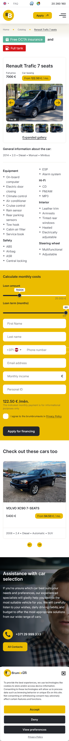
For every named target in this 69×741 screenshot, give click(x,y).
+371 (10, 350)
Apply (40, 15)
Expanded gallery (34, 137)
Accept (34, 709)
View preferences (34, 729)
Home (6, 29)
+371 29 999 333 (28, 634)
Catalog (22, 29)
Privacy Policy (35, 737)
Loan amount (11, 285)
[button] (63, 673)
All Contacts (15, 646)
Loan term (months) (16, 303)
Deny (34, 719)
